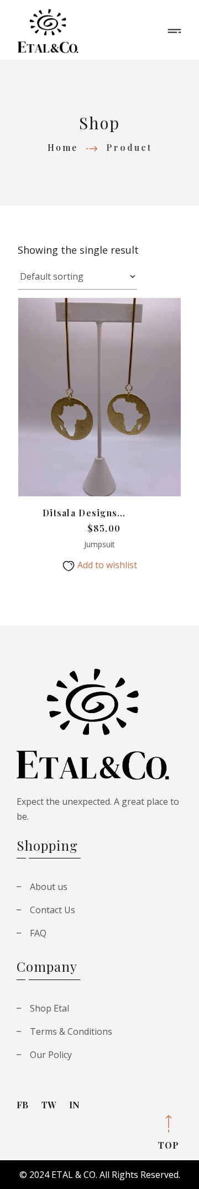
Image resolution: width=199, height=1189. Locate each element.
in (74, 1105)
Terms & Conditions (71, 1031)
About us (48, 887)
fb (22, 1105)
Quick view (123, 407)
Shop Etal (49, 1008)
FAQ (38, 933)
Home (63, 147)
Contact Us (52, 910)
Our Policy (51, 1055)
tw (48, 1105)
